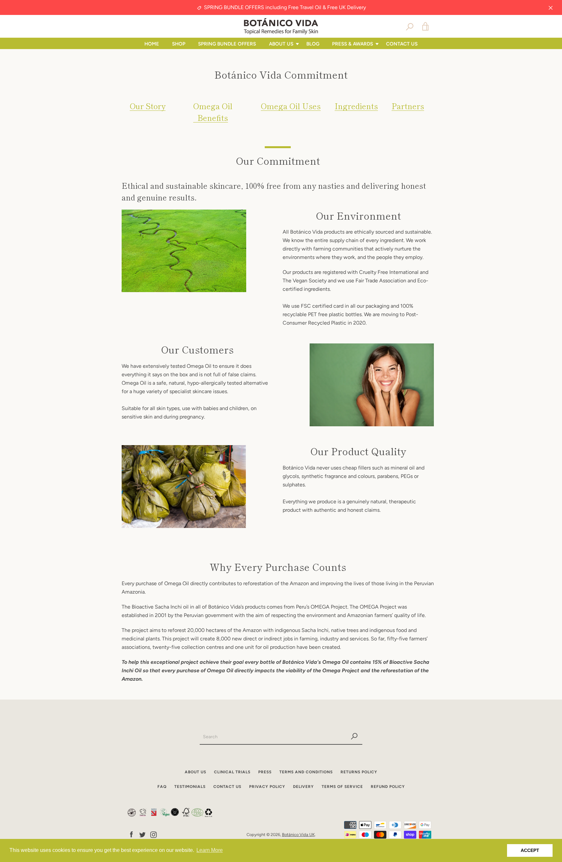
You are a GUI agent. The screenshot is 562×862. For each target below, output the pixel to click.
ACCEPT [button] (530, 850)
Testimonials (190, 786)
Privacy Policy (267, 786)
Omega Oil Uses (291, 105)
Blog (312, 44)
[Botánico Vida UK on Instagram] (153, 834)
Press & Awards (352, 44)
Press (265, 772)
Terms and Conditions (306, 772)
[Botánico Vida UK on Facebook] (131, 834)
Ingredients (356, 105)
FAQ (162, 786)
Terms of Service (342, 786)
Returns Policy (359, 772)
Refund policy (388, 786)
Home (151, 44)
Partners (408, 105)
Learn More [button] (209, 850)
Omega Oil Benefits (213, 111)
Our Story (148, 105)
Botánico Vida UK (298, 834)
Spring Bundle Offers (227, 44)
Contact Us (402, 44)
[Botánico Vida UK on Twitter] (142, 834)
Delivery (303, 786)
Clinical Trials (232, 772)
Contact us (227, 786)
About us (281, 44)
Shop (178, 44)
